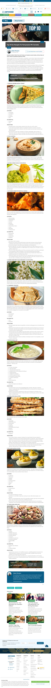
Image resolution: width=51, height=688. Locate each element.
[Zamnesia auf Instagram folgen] (10, 667)
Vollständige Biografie (17, 581)
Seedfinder (25, 657)
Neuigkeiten (18, 587)
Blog (24, 658)
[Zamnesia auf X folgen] (13, 667)
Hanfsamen (11, 425)
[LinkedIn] (41, 581)
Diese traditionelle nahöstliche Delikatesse (14, 157)
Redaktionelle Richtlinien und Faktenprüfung (33, 677)
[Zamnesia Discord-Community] (11, 669)
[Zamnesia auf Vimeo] (11, 667)
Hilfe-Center (32, 657)
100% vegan (39, 157)
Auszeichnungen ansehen (38, 650)
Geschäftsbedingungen (34, 664)
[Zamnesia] (9, 12)
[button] (9, 51)
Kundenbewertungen (26, 664)
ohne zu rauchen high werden (20, 60)
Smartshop (18, 663)
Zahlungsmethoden (33, 660)
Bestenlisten (10, 587)
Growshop (18, 666)
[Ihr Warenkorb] (41, 12)
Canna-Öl (10, 478)
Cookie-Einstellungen (40, 684)
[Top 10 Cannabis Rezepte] (25, 146)
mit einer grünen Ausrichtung (32, 283)
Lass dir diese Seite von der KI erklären (35, 51)
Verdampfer (18, 660)
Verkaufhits (25, 661)
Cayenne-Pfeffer (11, 540)
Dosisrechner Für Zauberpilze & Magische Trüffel (40, 660)
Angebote (18, 669)
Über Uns (25, 663)
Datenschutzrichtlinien (26, 679)
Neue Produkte (26, 660)
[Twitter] (42, 581)
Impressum (32, 658)
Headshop (18, 658)
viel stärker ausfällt (38, 69)
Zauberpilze (18, 664)
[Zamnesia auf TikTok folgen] (8, 669)
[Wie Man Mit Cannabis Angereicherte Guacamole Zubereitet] (25, 173)
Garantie (32, 671)
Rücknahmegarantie (33, 668)
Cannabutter (11, 108)
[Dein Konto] (35, 12)
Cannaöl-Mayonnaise (24, 387)
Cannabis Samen (19, 657)
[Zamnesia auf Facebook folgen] (8, 667)
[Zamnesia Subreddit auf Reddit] (10, 669)
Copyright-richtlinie (33, 674)
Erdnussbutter (29, 308)
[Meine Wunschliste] (38, 12)
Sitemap (25, 674)
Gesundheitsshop (19, 661)
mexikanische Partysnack (16, 183)
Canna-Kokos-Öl (12, 219)
